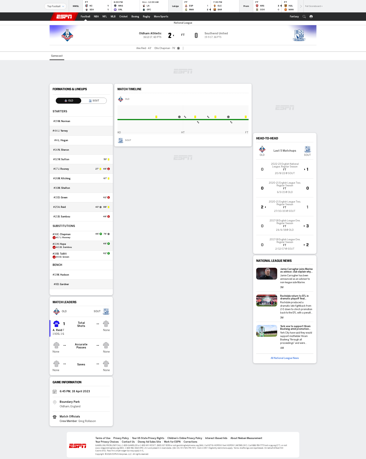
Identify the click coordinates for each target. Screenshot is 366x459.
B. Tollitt (62, 253)
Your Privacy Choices (107, 442)
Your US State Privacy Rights (148, 438)
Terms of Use (102, 438)
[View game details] (284, 169)
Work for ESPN (172, 442)
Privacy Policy (121, 438)
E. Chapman (64, 234)
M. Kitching (64, 178)
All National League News (285, 358)
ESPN (64, 16)
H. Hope (61, 244)
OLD (127, 99)
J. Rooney (63, 169)
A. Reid (62, 207)
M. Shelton (64, 188)
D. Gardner (63, 284)
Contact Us (128, 442)
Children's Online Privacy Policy (184, 438)
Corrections (190, 442)
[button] (304, 16)
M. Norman (64, 121)
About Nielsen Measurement (246, 438)
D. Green (62, 197)
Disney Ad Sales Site (149, 442)
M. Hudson (63, 274)
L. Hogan (63, 140)
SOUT (128, 140)
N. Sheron (63, 150)
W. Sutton (63, 159)
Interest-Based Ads (216, 438)
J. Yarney (63, 130)
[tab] (68, 101)
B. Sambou (64, 216)
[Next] (300, 6)
